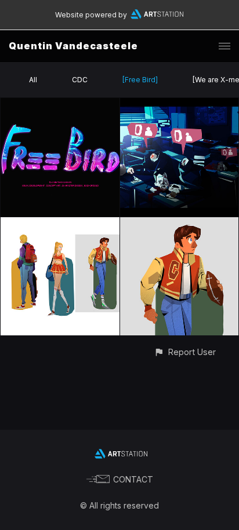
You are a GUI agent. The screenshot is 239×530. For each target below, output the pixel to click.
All (33, 79)
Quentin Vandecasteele (73, 46)
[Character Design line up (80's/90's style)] (60, 224)
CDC (80, 79)
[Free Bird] (140, 79)
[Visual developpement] (179, 104)
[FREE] (60, 104)
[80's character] (179, 224)
